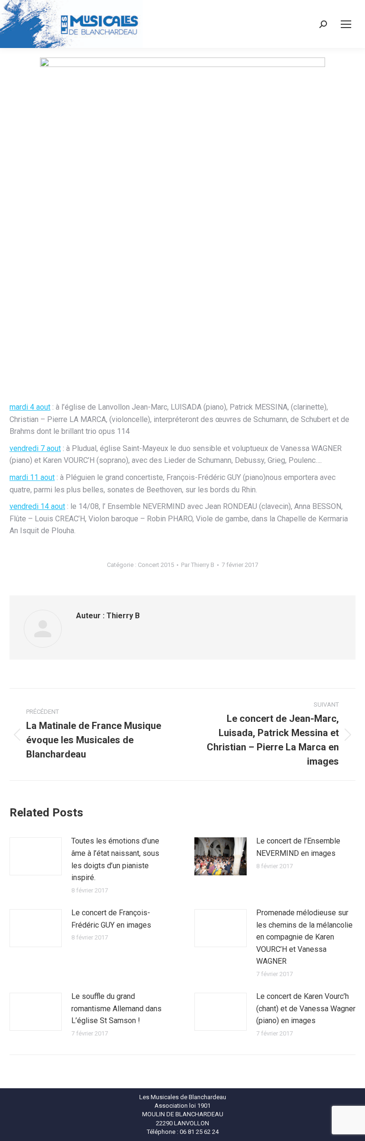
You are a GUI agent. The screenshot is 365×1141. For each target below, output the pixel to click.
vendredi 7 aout (35, 448)
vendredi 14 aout (37, 506)
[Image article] (36, 856)
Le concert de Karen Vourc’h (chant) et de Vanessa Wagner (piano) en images (305, 1008)
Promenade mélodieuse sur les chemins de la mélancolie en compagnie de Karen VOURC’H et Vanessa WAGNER (304, 937)
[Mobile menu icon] (345, 24)
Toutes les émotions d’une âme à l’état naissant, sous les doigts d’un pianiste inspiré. (115, 859)
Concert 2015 (156, 564)
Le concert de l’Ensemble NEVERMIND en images (298, 847)
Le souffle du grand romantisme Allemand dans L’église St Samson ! (116, 1008)
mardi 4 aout (30, 407)
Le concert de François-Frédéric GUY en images (111, 919)
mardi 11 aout (32, 477)
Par (197, 564)
